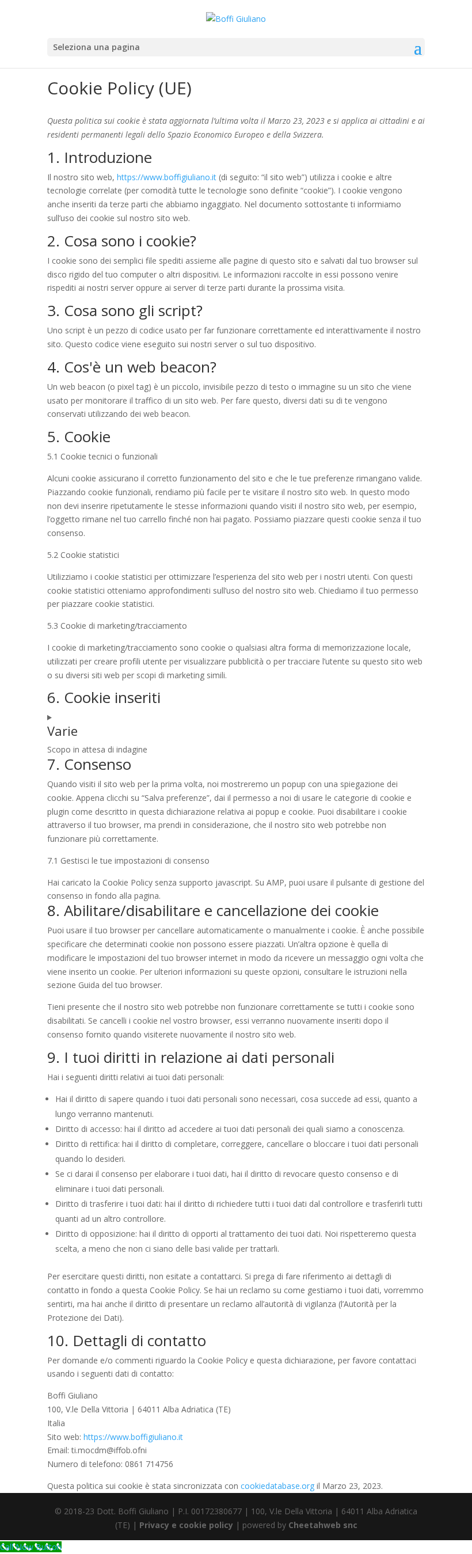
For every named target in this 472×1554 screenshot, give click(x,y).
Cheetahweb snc (322, 1524)
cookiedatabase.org (277, 1485)
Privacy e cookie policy (186, 1524)
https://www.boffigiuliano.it (166, 177)
